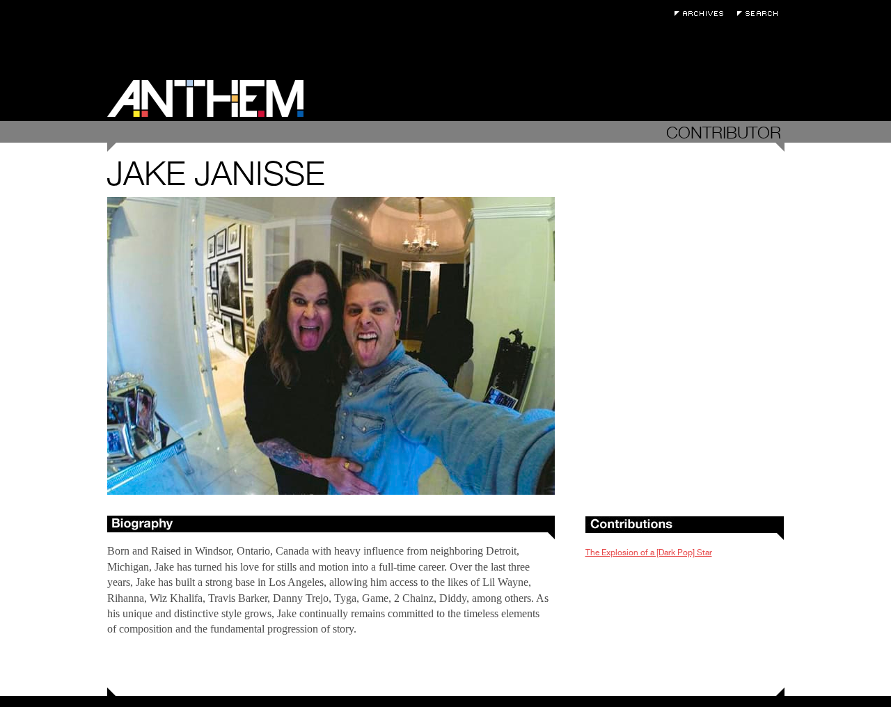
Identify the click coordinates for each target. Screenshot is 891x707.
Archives (702, 13)
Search (760, 13)
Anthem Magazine (205, 98)
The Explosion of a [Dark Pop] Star (648, 552)
